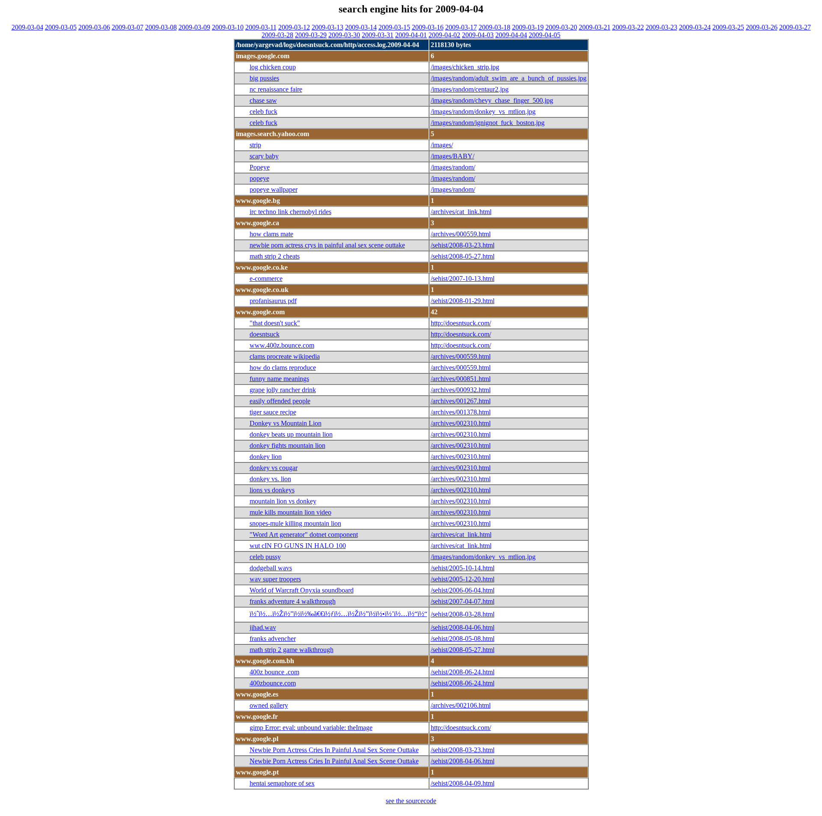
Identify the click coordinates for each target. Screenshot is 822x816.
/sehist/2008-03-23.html (462, 245)
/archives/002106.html (461, 705)
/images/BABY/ (452, 156)
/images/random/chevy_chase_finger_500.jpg (492, 100)
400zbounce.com (273, 683)
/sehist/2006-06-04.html (462, 590)
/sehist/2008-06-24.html (462, 672)
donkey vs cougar (274, 467)
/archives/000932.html (461, 389)
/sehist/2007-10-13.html (462, 278)
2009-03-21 (595, 27)
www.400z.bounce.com (282, 345)
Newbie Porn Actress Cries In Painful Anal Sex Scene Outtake (334, 749)
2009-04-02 (444, 35)
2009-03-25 (728, 27)
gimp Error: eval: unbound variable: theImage (311, 727)
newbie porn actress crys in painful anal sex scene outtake (327, 245)
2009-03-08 (161, 27)
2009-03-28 (277, 35)
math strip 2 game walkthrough (292, 649)
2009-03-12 (294, 27)
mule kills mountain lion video (290, 512)
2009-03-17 (461, 27)
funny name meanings (279, 378)
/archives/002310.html (461, 423)
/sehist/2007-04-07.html (462, 601)
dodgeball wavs (271, 568)
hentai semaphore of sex (282, 783)
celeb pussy (265, 556)
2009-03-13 (327, 27)
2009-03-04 (27, 27)
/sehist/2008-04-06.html (462, 627)
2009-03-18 (494, 27)
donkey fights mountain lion (287, 445)
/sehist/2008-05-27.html (462, 256)
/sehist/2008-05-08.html (462, 638)
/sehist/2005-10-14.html (462, 568)
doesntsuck (265, 334)
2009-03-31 (377, 35)
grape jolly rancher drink (283, 389)
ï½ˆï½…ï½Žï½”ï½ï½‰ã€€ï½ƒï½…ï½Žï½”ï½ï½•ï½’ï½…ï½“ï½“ (338, 613)
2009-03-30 (344, 35)
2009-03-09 (194, 27)
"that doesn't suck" (275, 323)
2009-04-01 (411, 35)
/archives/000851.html (461, 378)
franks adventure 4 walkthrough (293, 601)
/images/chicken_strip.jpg (465, 67)
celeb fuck (263, 111)
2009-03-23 (661, 27)
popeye (259, 178)
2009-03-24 (695, 27)
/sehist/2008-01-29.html (462, 300)
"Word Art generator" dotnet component (304, 534)
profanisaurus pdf (273, 300)
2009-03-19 (528, 27)
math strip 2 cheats (275, 256)
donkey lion (266, 456)
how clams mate (271, 234)
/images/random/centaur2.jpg (470, 89)
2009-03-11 (261, 27)
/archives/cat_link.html (461, 211)
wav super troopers (275, 579)
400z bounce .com (274, 672)
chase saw (263, 100)
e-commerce (266, 278)
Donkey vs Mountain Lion (286, 423)
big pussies (264, 78)
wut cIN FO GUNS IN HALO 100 (298, 545)
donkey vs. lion (270, 478)
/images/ (442, 145)
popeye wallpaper (274, 189)
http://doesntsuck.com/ (461, 323)
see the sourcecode (411, 800)
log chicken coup (273, 67)
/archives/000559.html (461, 234)
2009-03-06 (94, 27)
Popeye (260, 167)
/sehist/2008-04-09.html (462, 783)
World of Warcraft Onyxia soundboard (302, 590)
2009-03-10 (228, 27)
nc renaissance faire (276, 89)
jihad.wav (263, 627)
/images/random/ (453, 167)
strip (255, 145)
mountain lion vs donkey (283, 501)
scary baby (264, 156)
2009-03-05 (61, 27)
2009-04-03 (478, 35)
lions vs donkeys (272, 490)
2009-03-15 (394, 27)
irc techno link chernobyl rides (290, 211)
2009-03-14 (361, 27)
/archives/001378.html (461, 412)
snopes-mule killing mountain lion (295, 523)
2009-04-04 (511, 35)
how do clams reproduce (283, 367)
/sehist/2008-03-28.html (462, 614)
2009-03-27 (795, 27)
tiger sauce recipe (273, 412)
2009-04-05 (544, 35)
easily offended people (280, 401)
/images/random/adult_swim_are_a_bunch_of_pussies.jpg (509, 78)
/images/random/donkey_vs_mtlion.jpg (483, 111)
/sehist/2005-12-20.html (462, 579)
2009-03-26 (761, 27)
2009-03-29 (311, 35)
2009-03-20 (561, 27)
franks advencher (273, 638)
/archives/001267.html (461, 401)
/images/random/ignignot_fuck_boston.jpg (488, 122)
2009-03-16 (428, 27)
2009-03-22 (628, 27)
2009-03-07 (127, 27)
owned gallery (269, 705)
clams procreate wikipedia (285, 356)
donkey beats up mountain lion (291, 434)
